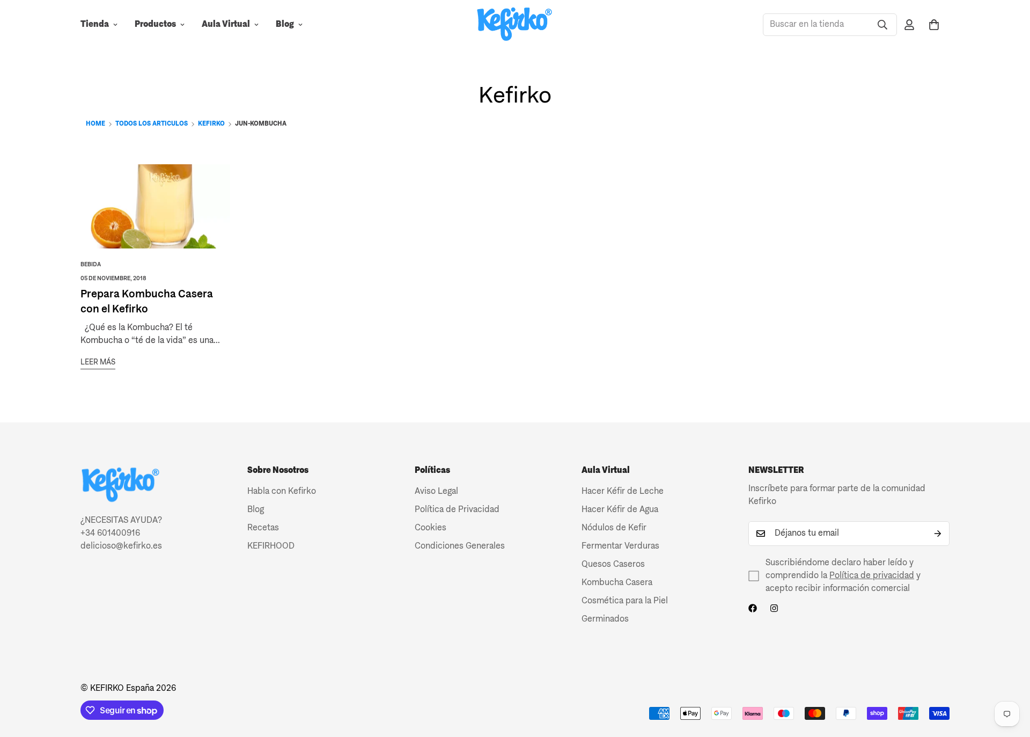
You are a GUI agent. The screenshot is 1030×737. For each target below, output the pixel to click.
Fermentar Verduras (620, 546)
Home (95, 124)
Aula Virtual (226, 24)
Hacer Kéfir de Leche (623, 491)
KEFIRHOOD (271, 546)
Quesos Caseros (613, 564)
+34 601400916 (110, 533)
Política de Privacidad (457, 510)
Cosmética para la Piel (625, 601)
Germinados (605, 619)
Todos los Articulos (151, 124)
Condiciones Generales (460, 546)
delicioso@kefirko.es (121, 546)
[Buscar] (882, 25)
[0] (934, 24)
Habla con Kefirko (281, 491)
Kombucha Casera (617, 583)
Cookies (430, 528)
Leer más (97, 362)
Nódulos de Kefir (614, 528)
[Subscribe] (938, 533)
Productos (155, 24)
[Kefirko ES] (515, 25)
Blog (285, 24)
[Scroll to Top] (1009, 678)
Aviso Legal (436, 491)
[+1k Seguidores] (752, 608)
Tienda (94, 24)
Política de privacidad (871, 576)
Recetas (263, 528)
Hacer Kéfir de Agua (620, 510)
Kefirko (211, 124)
